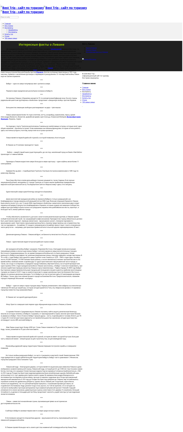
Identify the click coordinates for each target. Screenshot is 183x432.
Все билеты (9, 28)
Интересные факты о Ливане (97, 52)
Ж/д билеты (12, 32)
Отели (7, 36)
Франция (4, 119)
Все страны (9, 26)
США (35, 70)
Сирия (50, 68)
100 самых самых (11, 38)
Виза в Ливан (91, 50)
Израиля (39, 72)
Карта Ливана (91, 48)
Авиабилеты (13, 30)
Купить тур (9, 34)
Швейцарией (56, 49)
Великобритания (74, 117)
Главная (8, 24)
